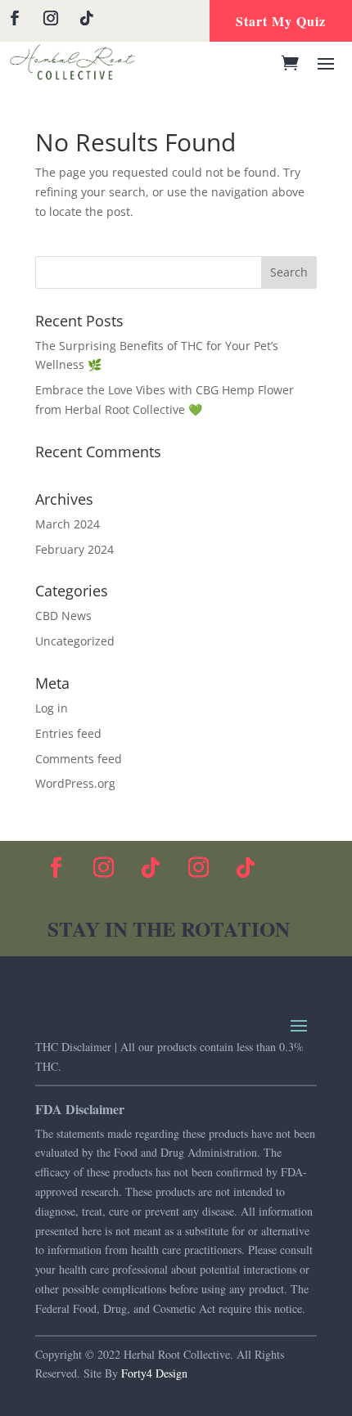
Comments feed (78, 758)
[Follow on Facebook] (14, 18)
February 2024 (74, 549)
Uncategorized (75, 641)
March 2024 (67, 524)
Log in (51, 708)
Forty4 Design (154, 1373)
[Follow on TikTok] (87, 18)
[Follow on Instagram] (50, 18)
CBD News (63, 615)
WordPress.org (75, 783)
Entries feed (68, 733)
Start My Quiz (281, 20)
